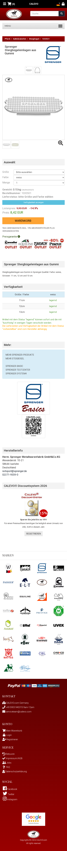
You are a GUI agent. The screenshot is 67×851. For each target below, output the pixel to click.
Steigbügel (34, 39)
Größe (5, 171)
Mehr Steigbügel (15, 358)
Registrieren (33, 533)
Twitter (10, 794)
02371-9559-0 (10, 474)
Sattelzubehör (19, 39)
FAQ (8, 767)
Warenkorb (23, 220)
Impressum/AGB (13, 758)
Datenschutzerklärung (16, 771)
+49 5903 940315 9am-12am (19, 707)
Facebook (12, 789)
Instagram (12, 799)
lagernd (53, 300)
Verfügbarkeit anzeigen (34, 202)
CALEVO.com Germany (17, 703)
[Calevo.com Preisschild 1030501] (33, 426)
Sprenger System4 (16, 373)
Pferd (7, 39)
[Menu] (4, 3)
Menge (5, 182)
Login (9, 735)
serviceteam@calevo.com (18, 711)
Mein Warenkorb (14, 730)
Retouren (10, 754)
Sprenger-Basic (14, 366)
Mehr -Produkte (20, 355)
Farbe (5, 177)
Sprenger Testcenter (18, 370)
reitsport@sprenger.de (14, 471)
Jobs (8, 762)
